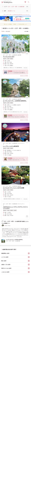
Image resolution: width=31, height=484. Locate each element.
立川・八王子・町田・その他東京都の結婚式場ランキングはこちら (17, 14)
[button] (15, 51)
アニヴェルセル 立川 (8, 56)
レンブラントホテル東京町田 (11, 146)
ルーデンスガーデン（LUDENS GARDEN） (15, 101)
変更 (27, 6)
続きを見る (25, 67)
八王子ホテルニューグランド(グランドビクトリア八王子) (15, 207)
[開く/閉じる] (29, 253)
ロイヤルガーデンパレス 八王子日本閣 (13, 188)
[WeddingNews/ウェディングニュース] (7, 2)
